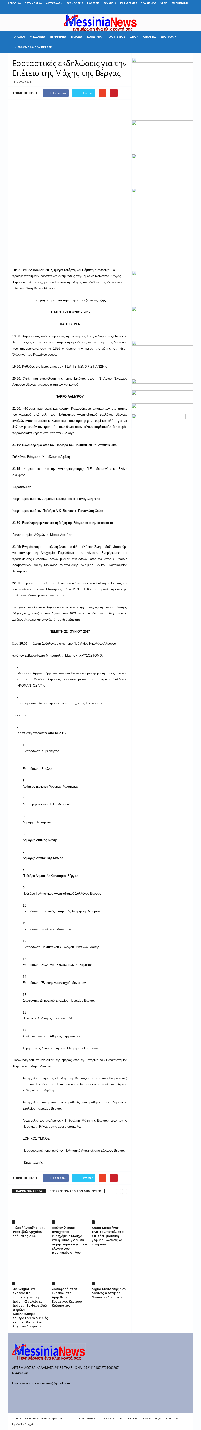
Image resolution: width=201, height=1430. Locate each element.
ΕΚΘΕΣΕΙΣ (93, 3)
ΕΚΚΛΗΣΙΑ (109, 3)
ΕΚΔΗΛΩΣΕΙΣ (74, 3)
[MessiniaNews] (100, 22)
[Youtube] (189, 10)
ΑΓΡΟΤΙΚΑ (14, 3)
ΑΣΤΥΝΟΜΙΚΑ (33, 3)
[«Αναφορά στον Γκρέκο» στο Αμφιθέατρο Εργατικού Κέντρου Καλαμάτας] (70, 1272)
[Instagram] (174, 10)
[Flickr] (159, 10)
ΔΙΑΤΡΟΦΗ (168, 36)
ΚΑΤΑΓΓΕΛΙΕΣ (128, 3)
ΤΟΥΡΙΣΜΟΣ (149, 3)
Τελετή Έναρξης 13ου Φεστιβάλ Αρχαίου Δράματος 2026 (28, 1231)
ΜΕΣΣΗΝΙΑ (37, 36)
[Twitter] (182, 10)
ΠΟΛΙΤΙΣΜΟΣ (116, 36)
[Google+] (167, 10)
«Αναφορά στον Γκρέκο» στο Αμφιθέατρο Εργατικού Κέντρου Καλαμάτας (67, 1297)
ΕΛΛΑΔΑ (76, 36)
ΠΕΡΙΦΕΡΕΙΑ (58, 36)
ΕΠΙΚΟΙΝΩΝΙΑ (179, 3)
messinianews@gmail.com (51, 1383)
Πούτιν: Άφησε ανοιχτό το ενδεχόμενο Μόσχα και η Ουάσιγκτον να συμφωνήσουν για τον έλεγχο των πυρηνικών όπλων (69, 1240)
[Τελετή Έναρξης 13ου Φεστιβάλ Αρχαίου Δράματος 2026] (30, 1211)
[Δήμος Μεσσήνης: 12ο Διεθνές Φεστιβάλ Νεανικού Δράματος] (109, 1272)
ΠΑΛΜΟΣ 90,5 (152, 1418)
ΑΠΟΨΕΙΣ (149, 36)
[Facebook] (151, 10)
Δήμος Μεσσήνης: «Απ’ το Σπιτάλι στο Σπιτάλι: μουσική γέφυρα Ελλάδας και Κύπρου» (108, 1235)
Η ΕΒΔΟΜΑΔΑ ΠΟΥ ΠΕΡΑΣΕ (33, 47)
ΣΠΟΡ (134, 36)
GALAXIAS (172, 1418)
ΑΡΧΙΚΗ (19, 36)
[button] (185, 42)
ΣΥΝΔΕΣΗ (108, 1418)
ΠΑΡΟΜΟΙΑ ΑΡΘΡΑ (29, 1191)
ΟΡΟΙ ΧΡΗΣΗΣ (88, 1418)
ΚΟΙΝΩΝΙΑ (94, 36)
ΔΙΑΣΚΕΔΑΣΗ (54, 3)
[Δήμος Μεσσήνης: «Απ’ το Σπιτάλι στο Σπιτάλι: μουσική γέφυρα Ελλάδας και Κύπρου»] (109, 1211)
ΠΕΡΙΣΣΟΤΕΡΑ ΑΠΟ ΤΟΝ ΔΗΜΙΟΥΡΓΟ (75, 1191)
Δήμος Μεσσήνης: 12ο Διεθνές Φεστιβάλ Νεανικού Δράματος (109, 1293)
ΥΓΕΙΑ (164, 3)
